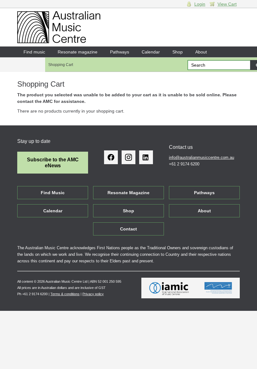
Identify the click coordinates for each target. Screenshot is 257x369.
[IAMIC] (169, 288)
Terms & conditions (65, 294)
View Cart (227, 4)
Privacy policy (93, 294)
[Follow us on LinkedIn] (146, 157)
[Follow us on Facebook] (111, 157)
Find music (34, 51)
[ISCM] (218, 288)
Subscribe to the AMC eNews (53, 162)
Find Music (53, 192)
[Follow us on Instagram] (128, 157)
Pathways (119, 51)
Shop (177, 51)
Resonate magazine (77, 51)
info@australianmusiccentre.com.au (201, 157)
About (201, 51)
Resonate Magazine (128, 192)
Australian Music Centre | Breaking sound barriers (58, 27)
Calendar (151, 51)
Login (199, 4)
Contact (31, 62)
